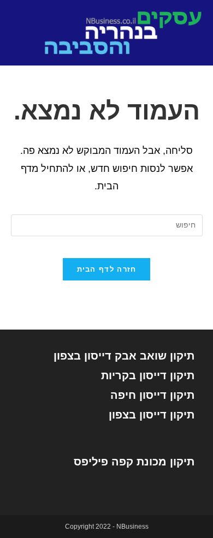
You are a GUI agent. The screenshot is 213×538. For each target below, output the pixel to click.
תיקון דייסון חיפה (152, 395)
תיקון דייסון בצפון (151, 415)
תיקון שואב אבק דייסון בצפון (124, 356)
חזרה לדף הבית (107, 269)
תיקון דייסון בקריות (147, 375)
